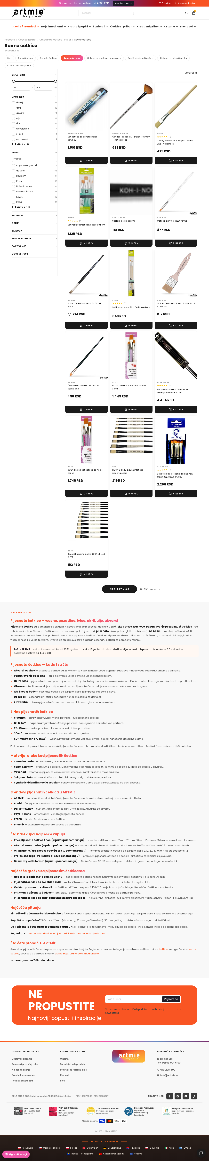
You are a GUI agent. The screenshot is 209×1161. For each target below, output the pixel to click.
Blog (62, 1080)
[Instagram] (178, 1096)
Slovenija (152, 1148)
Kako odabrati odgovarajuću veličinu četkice (54, 933)
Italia (169, 1148)
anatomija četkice (94, 933)
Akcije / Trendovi (24, 26)
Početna (10, 39)
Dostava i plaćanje (22, 1058)
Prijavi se (166, 3)
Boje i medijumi (52, 26)
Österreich (90, 1148)
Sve (9, 58)
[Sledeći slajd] (147, 190)
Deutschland (112, 1148)
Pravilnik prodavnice (23, 1075)
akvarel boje (91, 953)
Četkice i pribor (121, 26)
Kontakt (64, 1075)
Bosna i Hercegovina (80, 1154)
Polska (71, 1148)
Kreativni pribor (148, 26)
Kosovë (136, 1154)
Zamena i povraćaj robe (25, 1064)
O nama (64, 1058)
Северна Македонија (111, 1154)
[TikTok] (194, 1096)
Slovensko (25, 1148)
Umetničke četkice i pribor (55, 39)
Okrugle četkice (48, 58)
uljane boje (76, 953)
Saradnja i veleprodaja (72, 1064)
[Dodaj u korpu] (86, 160)
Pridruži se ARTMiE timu (73, 1069)
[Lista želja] (187, 13)
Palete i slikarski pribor (19, 65)
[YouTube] (186, 1096)
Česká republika (50, 1148)
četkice (163, 949)
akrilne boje (62, 953)
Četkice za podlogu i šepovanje (104, 58)
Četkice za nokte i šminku (173, 58)
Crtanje (169, 26)
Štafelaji (99, 26)
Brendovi (186, 26)
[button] (191, 72)
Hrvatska (133, 1148)
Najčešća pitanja (21, 1069)
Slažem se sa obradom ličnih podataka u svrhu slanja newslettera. (135, 1011)
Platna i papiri (78, 26)
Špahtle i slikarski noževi (140, 58)
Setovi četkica (25, 58)
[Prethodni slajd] (116, 190)
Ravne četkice (72, 58)
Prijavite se (171, 999)
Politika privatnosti (22, 1080)
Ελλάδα (185, 1148)
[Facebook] (169, 1096)
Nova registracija (186, 3)
